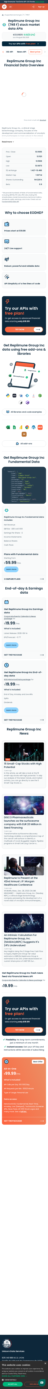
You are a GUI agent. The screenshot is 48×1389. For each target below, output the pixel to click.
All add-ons (26, 443)
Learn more (39, 2)
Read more (22, 1373)
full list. (23, 1111)
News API (21, 51)
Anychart (43, 120)
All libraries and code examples (26, 412)
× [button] (45, 1363)
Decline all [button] (35, 1384)
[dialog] (24, 1375)
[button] (24, 1376)
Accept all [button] (12, 1384)
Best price (35, 51)
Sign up (41, 7)
